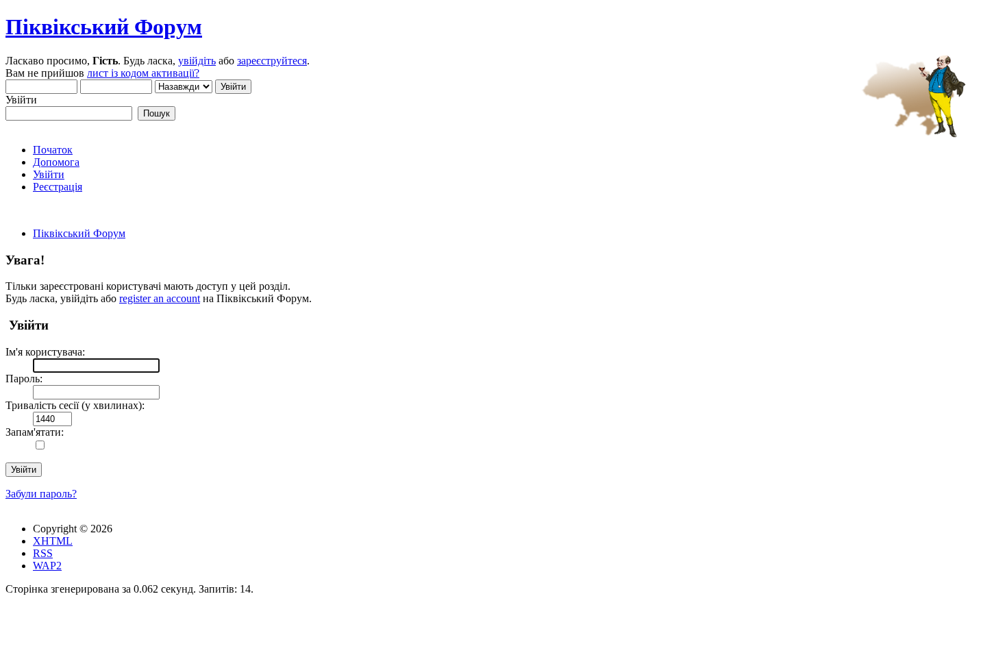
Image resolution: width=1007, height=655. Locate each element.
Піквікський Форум (103, 26)
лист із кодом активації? (143, 73)
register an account (159, 298)
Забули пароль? (41, 493)
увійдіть (197, 60)
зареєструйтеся (272, 60)
